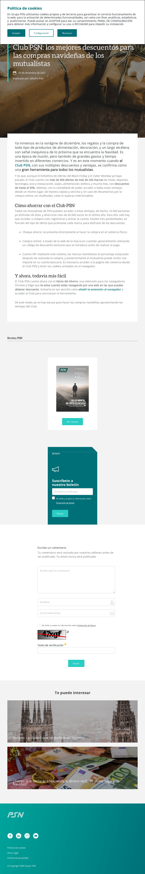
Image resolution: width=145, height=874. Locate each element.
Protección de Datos (65, 502)
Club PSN (22, 165)
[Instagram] (27, 836)
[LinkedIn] (18, 836)
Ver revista (72, 421)
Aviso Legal (12, 852)
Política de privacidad (17, 857)
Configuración (41, 33)
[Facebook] (10, 836)
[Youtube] (36, 836)
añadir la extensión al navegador (100, 289)
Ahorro (14, 751)
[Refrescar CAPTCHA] (68, 632)
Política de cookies (16, 847)
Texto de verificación (51, 645)
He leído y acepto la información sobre (69, 625)
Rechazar (67, 33)
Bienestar (16, 705)
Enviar (60, 513)
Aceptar (16, 33)
